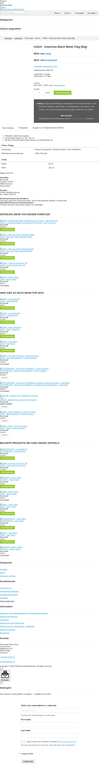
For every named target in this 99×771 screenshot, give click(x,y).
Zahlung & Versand (7, 630)
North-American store (78, 118)
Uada (48, 53)
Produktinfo (23, 128)
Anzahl (36, 89)
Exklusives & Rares (8, 576)
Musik (57, 13)
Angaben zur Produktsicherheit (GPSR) (48, 128)
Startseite (8, 38)
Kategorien (18, 38)
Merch (67, 13)
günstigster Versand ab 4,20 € (45, 66)
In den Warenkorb (63, 93)
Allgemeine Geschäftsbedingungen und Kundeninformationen (24, 613)
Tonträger (3, 569)
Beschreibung (8, 128)
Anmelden (92, 13)
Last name (25, 730)
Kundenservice (6, 588)
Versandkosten (59, 85)
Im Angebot (79, 13)
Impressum (4, 620)
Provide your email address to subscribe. (38, 715)
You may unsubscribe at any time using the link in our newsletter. (48, 745)
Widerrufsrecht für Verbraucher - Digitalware (17, 626)
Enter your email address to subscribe (38, 705)
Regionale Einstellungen (9, 591)
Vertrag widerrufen (7, 601)
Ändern (3, 7)
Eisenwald (51, 60)
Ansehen (4, 377)
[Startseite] (51, 12)
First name (26, 719)
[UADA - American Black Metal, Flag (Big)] (0, 35)
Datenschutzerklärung (8, 617)
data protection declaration (67, 742)
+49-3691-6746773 (7, 657)
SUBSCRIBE (28, 761)
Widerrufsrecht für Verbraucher (12, 623)
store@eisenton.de (7, 662)
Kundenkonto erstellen (9, 595)
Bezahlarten (4, 633)
